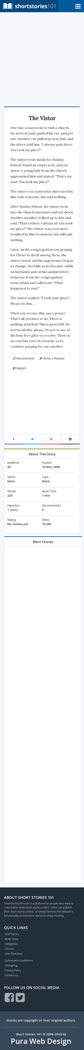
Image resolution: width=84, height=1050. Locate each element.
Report (21, 368)
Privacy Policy (13, 970)
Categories (11, 944)
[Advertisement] (42, 58)
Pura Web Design (41, 1041)
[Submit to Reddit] (70, 439)
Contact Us (11, 975)
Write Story (11, 939)
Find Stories (12, 934)
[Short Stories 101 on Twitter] (20, 997)
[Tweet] (32, 439)
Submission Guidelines (19, 960)
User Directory (13, 953)
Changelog (11, 965)
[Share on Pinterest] (51, 439)
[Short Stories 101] (29, 6)
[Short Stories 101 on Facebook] (9, 997)
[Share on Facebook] (13, 439)
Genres (9, 948)
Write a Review (53, 358)
